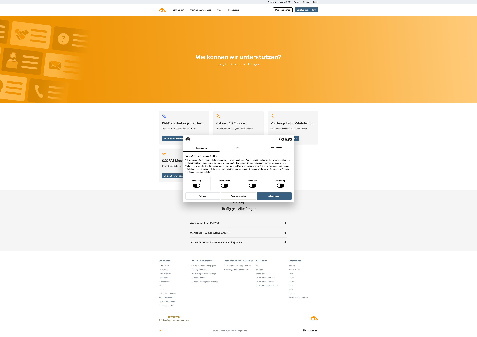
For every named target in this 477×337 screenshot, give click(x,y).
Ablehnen (203, 196)
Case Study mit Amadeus (265, 277)
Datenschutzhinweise (228, 330)
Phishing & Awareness (201, 261)
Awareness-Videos (198, 277)
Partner (291, 281)
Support (292, 285)
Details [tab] (239, 147)
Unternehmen (295, 261)
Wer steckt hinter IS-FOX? (204, 223)
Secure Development (167, 297)
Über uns (292, 265)
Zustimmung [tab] (201, 148)
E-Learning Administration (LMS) (236, 269)
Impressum (242, 330)
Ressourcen (261, 261)
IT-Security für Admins (167, 293)
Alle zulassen (274, 196)
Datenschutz (163, 269)
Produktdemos (261, 273)
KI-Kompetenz (164, 281)
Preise (220, 10)
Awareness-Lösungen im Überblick (204, 281)
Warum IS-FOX (294, 269)
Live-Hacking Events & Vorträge (203, 273)
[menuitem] (272, 2)
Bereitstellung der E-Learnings (238, 261)
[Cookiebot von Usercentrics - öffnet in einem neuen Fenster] (281, 139)
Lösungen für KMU (166, 305)
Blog (257, 265)
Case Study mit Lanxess (265, 281)
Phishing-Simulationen (199, 269)
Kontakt (292, 277)
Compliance (163, 277)
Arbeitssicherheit (165, 273)
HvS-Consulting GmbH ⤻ (298, 297)
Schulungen (164, 261)
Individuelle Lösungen (167, 301)
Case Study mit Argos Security (267, 285)
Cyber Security (164, 265)
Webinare (259, 269)
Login (291, 289)
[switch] (224, 186)
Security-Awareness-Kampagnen (203, 265)
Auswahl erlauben (238, 196)
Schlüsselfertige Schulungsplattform (237, 265)
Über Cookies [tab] (276, 147)
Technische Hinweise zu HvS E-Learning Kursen (216, 242)
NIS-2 (161, 285)
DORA (161, 289)
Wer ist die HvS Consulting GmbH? (209, 232)
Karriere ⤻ (292, 293)
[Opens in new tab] (160, 330)
